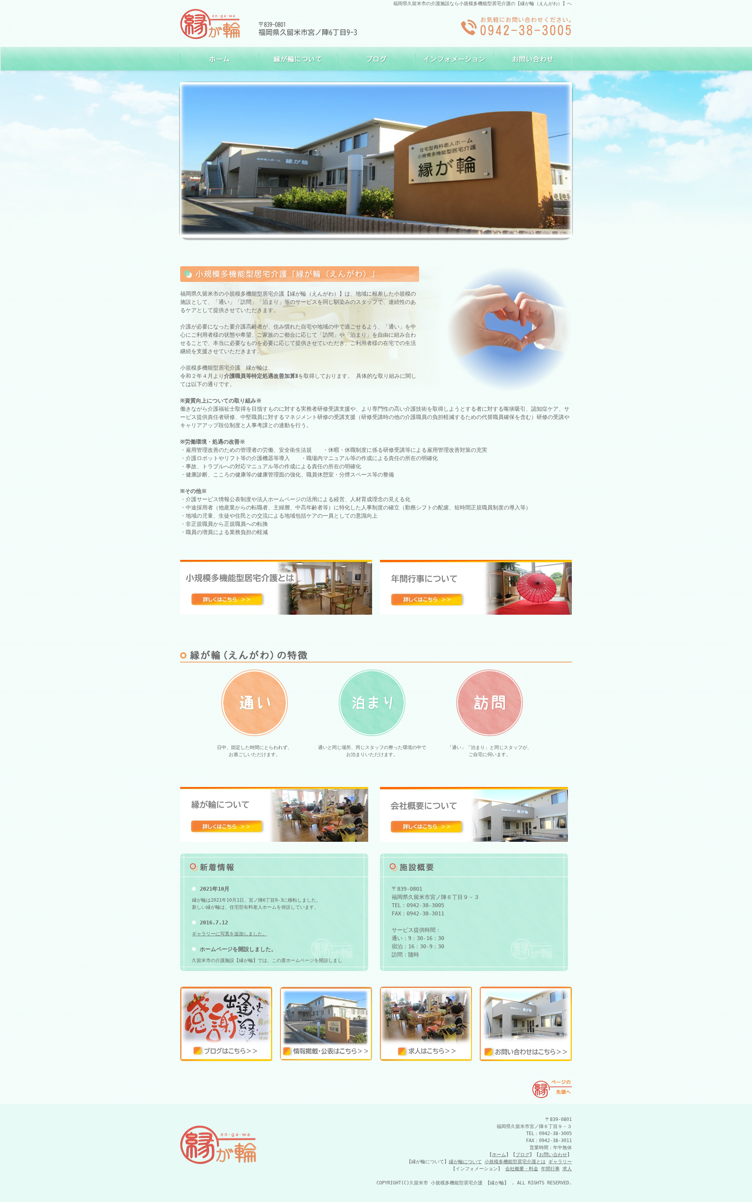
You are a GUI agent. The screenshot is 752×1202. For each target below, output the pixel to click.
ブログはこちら (226, 1024)
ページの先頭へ (550, 1088)
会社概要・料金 (521, 1168)
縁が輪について (297, 58)
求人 (567, 1168)
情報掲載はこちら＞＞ (326, 1024)
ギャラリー (560, 1161)
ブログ (376, 58)
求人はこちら (426, 1024)
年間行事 (550, 1168)
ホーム (219, 58)
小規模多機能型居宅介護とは (276, 587)
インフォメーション (454, 58)
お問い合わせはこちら (526, 1024)
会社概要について (474, 814)
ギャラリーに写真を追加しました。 (229, 934)
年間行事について (476, 587)
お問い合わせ (533, 58)
